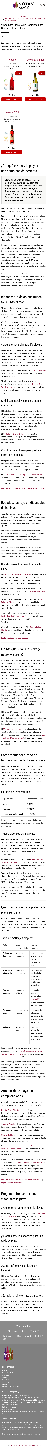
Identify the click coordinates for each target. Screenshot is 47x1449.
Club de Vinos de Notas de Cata (29, 1162)
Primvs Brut (36, 999)
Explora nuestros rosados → (13, 1182)
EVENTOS (5, 1380)
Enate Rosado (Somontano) (12, 616)
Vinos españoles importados (11, 1411)
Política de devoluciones (10, 1409)
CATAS (4, 1377)
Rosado (12, 59)
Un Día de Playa (8, 1135)
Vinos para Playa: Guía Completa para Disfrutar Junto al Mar (25, 19)
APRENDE (5, 1382)
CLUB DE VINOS (8, 1373)
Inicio (23, 16)
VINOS (4, 1370)
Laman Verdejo (39, 370)
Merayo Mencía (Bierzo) (13, 729)
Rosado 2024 (12, 112)
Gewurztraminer (35, 59)
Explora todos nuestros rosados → (16, 638)
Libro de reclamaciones (10, 1405)
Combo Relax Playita (10, 1110)
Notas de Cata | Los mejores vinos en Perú (26, 1445)
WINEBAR (5, 1375)
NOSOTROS (6, 1384)
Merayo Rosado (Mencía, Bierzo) (17, 574)
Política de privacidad (9, 1407)
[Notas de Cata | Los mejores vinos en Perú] (23, 5)
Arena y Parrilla (8, 1124)
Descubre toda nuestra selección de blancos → (21, 1179)
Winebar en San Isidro (29, 1411)
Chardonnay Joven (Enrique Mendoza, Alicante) (23, 474)
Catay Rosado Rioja (37, 591)
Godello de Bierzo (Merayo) (15, 434)
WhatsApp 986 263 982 (10, 1387)
